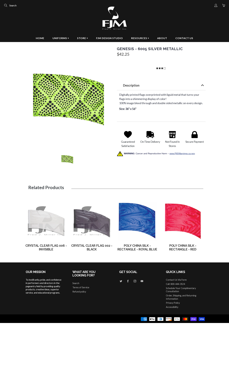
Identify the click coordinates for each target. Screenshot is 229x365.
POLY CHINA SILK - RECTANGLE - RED (182, 247)
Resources (139, 38)
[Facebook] (128, 281)
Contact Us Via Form (176, 279)
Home (40, 38)
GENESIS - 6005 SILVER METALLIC (150, 49)
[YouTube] (142, 281)
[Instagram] (135, 281)
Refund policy (79, 291)
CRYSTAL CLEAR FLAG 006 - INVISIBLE (46, 247)
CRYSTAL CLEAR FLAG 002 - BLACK (91, 247)
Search (75, 283)
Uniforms (60, 38)
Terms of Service (80, 287)
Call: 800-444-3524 (175, 284)
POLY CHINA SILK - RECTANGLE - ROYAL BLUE (137, 247)
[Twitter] (121, 281)
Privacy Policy (173, 302)
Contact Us (184, 38)
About (162, 38)
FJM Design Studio (109, 38)
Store (82, 38)
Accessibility (172, 307)
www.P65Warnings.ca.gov (182, 153)
